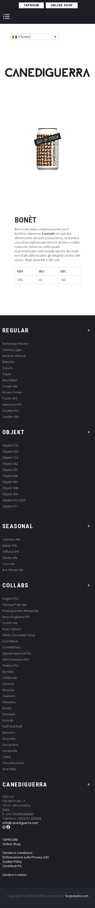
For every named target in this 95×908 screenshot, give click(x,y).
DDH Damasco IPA (15, 659)
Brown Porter (12, 392)
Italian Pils (9, 545)
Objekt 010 (10, 445)
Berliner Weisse (14, 356)
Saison (7, 368)
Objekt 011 (10, 506)
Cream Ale (10, 386)
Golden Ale (10, 417)
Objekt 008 (10, 488)
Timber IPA (10, 665)
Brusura (8, 690)
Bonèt (6, 708)
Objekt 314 (10, 457)
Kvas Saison (11, 629)
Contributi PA (11, 866)
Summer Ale (11, 539)
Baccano (8, 732)
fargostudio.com (76, 896)
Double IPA (10, 410)
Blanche (8, 362)
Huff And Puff (12, 726)
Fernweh (8, 714)
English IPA (10, 598)
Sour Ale (8, 564)
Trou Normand (13, 763)
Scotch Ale (10, 623)
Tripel (6, 374)
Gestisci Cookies (14, 874)
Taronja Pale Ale (14, 605)
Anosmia (8, 738)
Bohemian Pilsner (15, 344)
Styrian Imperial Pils (16, 653)
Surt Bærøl (10, 641)
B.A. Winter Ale (13, 570)
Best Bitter (10, 380)
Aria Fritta (9, 769)
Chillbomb (9, 678)
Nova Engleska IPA (16, 617)
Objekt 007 (10, 482)
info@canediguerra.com (20, 823)
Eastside (48, 233)
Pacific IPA (9, 398)
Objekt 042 (10, 464)
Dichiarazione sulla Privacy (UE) (25, 857)
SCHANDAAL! (11, 647)
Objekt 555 (10, 470)
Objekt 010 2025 (14, 500)
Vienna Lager (12, 350)
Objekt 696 (10, 476)
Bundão (8, 672)
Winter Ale (10, 558)
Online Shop (11, 844)
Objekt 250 (10, 451)
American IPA (12, 404)
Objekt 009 (10, 494)
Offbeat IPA (10, 551)
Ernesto (8, 720)
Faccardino (10, 745)
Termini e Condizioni (17, 853)
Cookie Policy (12, 861)
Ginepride (9, 751)
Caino (6, 757)
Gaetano (9, 696)
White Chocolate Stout (18, 635)
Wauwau (9, 702)
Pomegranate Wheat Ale (20, 611)
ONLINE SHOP (62, 5)
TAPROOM (31, 5)
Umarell (8, 684)
